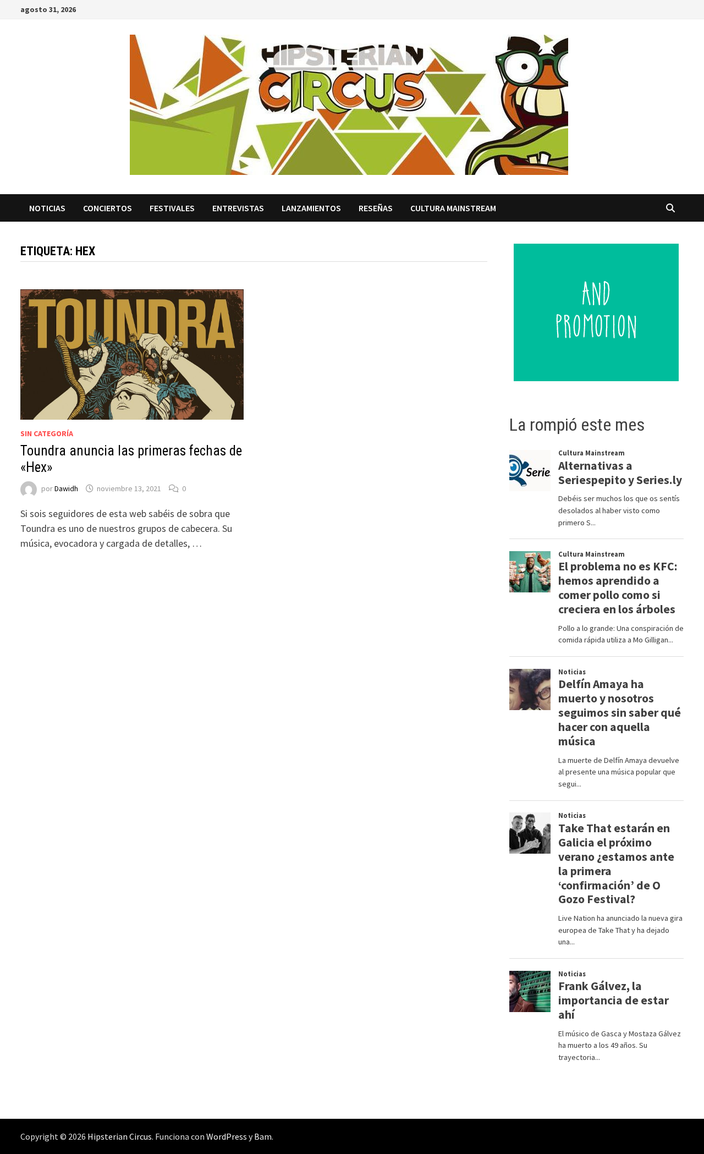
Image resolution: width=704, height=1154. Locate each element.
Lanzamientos (311, 207)
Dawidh (66, 488)
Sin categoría (46, 433)
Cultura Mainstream (453, 207)
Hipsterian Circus (119, 1136)
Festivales (172, 207)
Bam (263, 1136)
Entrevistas (238, 207)
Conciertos (107, 207)
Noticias (47, 207)
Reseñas (376, 207)
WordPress (226, 1136)
